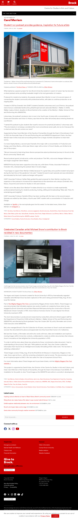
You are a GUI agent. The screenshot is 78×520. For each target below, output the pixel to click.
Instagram (15, 207)
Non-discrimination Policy (11, 483)
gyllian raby (18, 213)
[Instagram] (13, 428)
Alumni (13, 387)
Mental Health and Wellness (12, 448)
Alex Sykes (10, 211)
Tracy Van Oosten (17, 384)
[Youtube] (17, 428)
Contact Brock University (46, 448)
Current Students (16, 219)
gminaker (20, 28)
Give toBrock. (9, 460)
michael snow (38, 381)
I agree (55, 516)
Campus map (8, 450)
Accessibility (13, 487)
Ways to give (9, 470)
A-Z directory (9, 499)
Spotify (15, 204)
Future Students (34, 219)
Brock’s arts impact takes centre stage (15, 407)
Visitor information (44, 445)
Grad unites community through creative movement (19, 410)
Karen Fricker (38, 213)
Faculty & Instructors (25, 219)
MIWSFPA (27, 216)
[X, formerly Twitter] (9, 428)
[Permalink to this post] (39, 78)
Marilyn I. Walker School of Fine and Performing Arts (21, 381)
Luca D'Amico (55, 213)
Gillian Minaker (48, 87)
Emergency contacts (10, 445)
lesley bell (6, 381)
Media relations (43, 450)
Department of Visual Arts (59, 379)
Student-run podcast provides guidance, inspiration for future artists (36, 25)
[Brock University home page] (72, 3)
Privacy (6, 487)
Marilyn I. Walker (64, 213)
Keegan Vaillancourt (47, 213)
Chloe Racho (24, 211)
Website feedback (44, 453)
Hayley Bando (25, 213)
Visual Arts (24, 384)
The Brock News (20, 87)
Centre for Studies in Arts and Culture (59, 8)
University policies (9, 485)
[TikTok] (22, 494)
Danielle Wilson (54, 211)
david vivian (36, 379)
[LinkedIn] (15, 494)
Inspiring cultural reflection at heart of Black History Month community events (27, 396)
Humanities (31, 213)
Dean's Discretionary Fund (64, 211)
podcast (32, 216)
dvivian (22, 236)
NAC (49, 381)
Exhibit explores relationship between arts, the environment (22, 403)
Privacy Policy (45, 516)
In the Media (58, 387)
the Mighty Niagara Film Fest (18, 304)
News (40, 219)
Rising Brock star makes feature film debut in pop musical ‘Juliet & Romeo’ (26, 400)
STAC (63, 381)
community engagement (33, 211)
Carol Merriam (16, 211)
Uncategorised (45, 219)
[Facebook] (5, 428)
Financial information (10, 453)
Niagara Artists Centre (56, 381)
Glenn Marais (11, 213)
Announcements (19, 387)
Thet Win (37, 216)
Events (34, 387)
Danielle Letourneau (44, 211)
